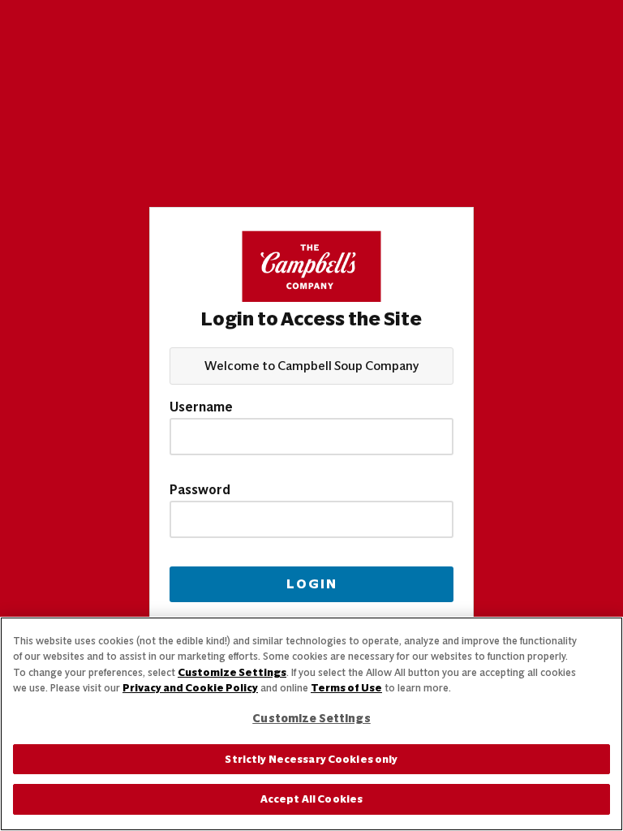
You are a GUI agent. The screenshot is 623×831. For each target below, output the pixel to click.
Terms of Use (346, 688)
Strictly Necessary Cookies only (311, 759)
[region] (311, 724)
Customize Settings (232, 672)
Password (200, 490)
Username (201, 407)
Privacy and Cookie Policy (190, 688)
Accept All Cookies (311, 799)
